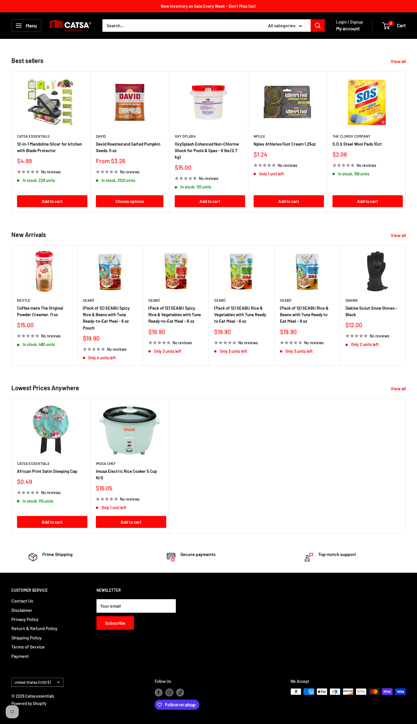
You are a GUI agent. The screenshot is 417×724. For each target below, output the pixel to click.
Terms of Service (28, 646)
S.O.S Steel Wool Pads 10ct (357, 143)
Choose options (129, 201)
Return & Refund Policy (34, 628)
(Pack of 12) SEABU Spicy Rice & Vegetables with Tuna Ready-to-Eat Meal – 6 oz (174, 314)
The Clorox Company (351, 136)
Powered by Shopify (29, 703)
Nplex (259, 136)
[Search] (318, 25)
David (101, 136)
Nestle (23, 300)
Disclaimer (21, 610)
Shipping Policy (26, 637)
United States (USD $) (32, 682)
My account (348, 28)
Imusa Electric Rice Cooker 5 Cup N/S (126, 474)
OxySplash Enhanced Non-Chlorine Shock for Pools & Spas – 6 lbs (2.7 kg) (207, 150)
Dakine (352, 300)
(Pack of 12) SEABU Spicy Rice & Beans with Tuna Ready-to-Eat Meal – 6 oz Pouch (106, 317)
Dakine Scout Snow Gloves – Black (371, 311)
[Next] (406, 305)
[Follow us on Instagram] (169, 692)
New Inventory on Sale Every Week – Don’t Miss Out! (208, 6)
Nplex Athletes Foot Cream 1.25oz (285, 143)
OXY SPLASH (185, 136)
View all (399, 61)
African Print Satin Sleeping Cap (47, 470)
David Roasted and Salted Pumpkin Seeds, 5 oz (128, 147)
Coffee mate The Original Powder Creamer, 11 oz (40, 311)
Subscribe (115, 623)
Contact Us (22, 600)
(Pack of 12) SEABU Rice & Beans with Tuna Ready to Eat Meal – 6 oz (304, 314)
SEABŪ (88, 300)
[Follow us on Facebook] (159, 692)
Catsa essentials (33, 136)
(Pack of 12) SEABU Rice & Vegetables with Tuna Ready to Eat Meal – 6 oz (240, 314)
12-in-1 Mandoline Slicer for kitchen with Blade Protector (49, 147)
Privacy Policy (25, 619)
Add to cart (52, 201)
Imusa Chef (106, 463)
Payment (20, 656)
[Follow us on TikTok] (180, 692)
